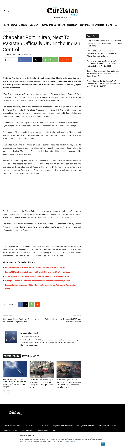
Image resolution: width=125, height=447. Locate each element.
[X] (8, 11)
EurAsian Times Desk (12, 54)
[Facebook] (4, 11)
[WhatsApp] (31, 304)
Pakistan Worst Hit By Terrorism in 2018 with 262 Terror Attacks (63, 320)
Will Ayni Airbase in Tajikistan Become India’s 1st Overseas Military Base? (37, 281)
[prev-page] (4, 391)
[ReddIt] (37, 304)
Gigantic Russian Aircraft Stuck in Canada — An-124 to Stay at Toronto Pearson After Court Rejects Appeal (104, 73)
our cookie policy (69, 441)
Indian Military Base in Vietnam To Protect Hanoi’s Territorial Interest (35, 267)
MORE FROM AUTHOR (30, 356)
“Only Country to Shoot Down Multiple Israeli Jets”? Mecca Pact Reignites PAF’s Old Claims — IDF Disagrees (104, 43)
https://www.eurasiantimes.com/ (30, 336)
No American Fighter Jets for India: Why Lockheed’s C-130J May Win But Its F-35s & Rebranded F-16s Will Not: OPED (103, 63)
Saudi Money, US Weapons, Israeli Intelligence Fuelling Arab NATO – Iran (37, 276)
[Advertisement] (41, 70)
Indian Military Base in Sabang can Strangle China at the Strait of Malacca (37, 272)
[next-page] (8, 391)
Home (5, 32)
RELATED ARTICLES (11, 356)
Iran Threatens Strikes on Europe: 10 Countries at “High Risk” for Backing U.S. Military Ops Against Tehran (102, 53)
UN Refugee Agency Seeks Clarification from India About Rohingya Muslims (21, 320)
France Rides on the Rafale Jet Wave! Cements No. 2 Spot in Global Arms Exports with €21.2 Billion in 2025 (103, 83)
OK (103, 444)
